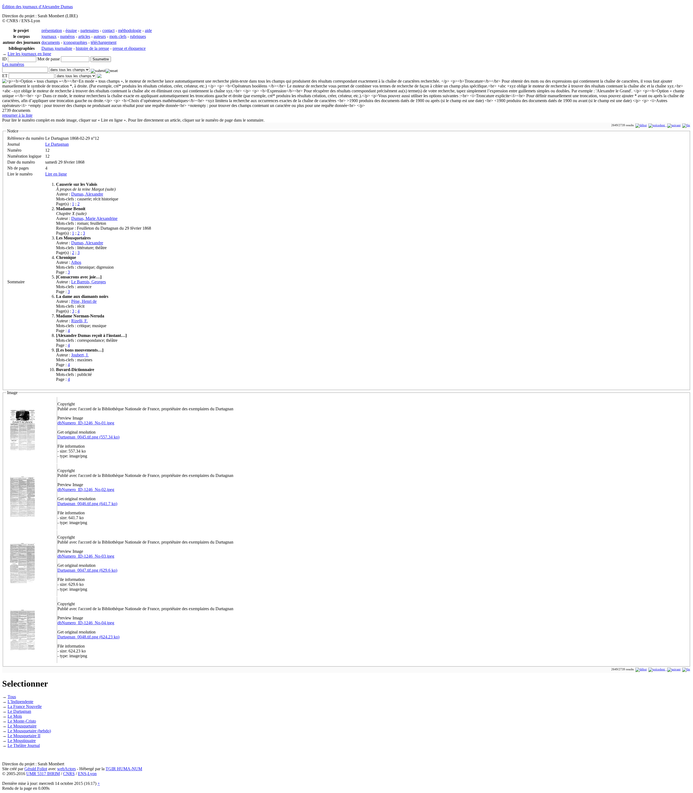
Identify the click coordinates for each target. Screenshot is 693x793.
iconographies (75, 42)
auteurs (100, 36)
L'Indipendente (20, 701)
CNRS (69, 773)
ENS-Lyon (87, 773)
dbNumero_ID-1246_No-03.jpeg (85, 556)
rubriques (138, 36)
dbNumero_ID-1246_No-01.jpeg (85, 423)
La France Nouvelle (25, 706)
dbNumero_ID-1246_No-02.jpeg (85, 489)
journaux (49, 36)
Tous (12, 696)
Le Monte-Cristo (22, 721)
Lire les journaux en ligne (29, 53)
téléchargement (103, 42)
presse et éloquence (129, 48)
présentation (51, 30)
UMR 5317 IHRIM (43, 773)
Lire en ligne (56, 174)
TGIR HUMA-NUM (124, 768)
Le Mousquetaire (22, 726)
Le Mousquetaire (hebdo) (29, 731)
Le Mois (15, 716)
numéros (67, 36)
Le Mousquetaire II (24, 735)
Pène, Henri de (84, 301)
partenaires (89, 30)
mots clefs (117, 36)
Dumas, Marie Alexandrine (94, 218)
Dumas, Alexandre (87, 194)
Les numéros (13, 64)
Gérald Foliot (35, 768)
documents (50, 42)
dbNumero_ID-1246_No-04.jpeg (85, 622)
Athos (76, 262)
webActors (66, 768)
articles (84, 36)
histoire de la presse (92, 48)
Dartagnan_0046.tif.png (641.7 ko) (87, 503)
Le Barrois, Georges (88, 282)
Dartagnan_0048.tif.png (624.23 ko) (88, 637)
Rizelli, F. (79, 320)
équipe (71, 30)
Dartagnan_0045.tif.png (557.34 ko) (88, 437)
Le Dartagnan (57, 144)
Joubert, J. (80, 355)
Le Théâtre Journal (24, 745)
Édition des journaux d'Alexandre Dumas (37, 6)
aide (148, 30)
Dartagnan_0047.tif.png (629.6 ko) (87, 570)
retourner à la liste (17, 115)
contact (108, 30)
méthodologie (129, 30)
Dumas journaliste (56, 48)
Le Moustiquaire (22, 740)
